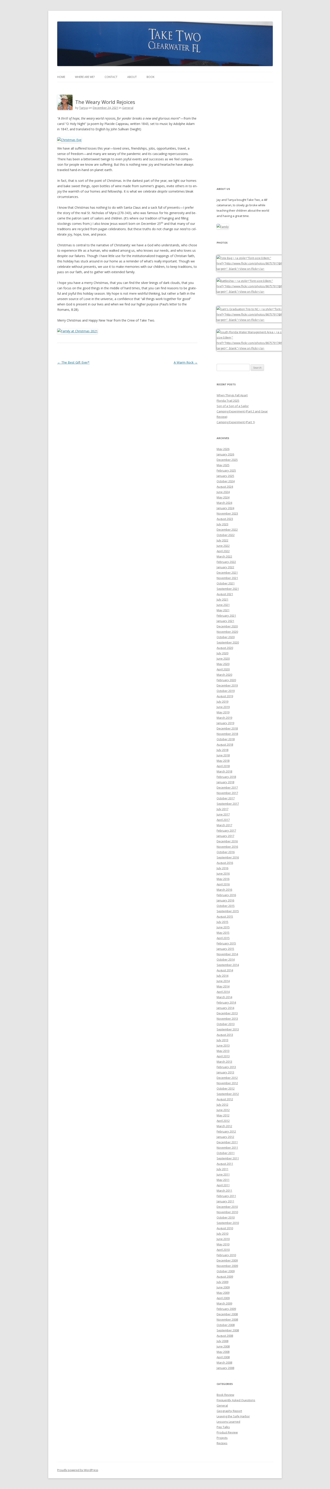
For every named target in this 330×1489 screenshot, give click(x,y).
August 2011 (225, 1164)
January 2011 (225, 1201)
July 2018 (222, 750)
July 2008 (222, 1341)
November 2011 (227, 1148)
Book (150, 77)
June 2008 (223, 1346)
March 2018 (224, 771)
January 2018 (225, 782)
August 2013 (225, 1035)
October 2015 (226, 906)
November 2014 (227, 954)
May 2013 (223, 1051)
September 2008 (228, 1330)
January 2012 (225, 1137)
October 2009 (226, 1271)
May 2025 (223, 465)
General (127, 108)
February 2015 (226, 943)
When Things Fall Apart (232, 395)
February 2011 (226, 1196)
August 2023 (225, 519)
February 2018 (226, 777)
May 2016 (223, 879)
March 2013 (224, 1062)
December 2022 (227, 530)
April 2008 (223, 1357)
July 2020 (222, 653)
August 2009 (225, 1276)
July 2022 (222, 540)
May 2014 (223, 986)
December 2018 (227, 728)
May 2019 (223, 712)
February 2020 (226, 680)
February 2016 (226, 895)
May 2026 (223, 449)
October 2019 (226, 691)
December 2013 (227, 1013)
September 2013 (228, 1029)
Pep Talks (223, 1427)
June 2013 (223, 1045)
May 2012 (223, 1115)
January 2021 (225, 621)
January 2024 (225, 508)
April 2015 (223, 938)
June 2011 (223, 1174)
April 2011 (223, 1185)
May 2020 (223, 664)
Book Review (225, 1395)
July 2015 (222, 922)
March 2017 (224, 825)
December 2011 (227, 1142)
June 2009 (223, 1287)
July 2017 (222, 809)
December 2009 (227, 1260)
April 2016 (223, 884)
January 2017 (225, 836)
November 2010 (227, 1212)
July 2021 (222, 599)
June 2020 (223, 659)
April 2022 (223, 551)
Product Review (227, 1432)
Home (61, 77)
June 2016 (223, 873)
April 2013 (223, 1056)
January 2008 (225, 1368)
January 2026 (225, 454)
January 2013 (225, 1072)
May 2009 (223, 1293)
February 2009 (226, 1309)
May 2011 (223, 1180)
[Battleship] (262, 292)
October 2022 (226, 535)
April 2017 (223, 820)
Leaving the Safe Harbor (233, 1416)
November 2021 (227, 578)
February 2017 (226, 830)
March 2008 (224, 1362)
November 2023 (227, 513)
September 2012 (228, 1094)
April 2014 (223, 992)
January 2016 (225, 900)
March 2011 (224, 1191)
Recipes (222, 1443)
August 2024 (225, 487)
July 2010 (222, 1234)
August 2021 (225, 594)
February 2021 (226, 616)
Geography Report (229, 1411)
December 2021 (227, 573)
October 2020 (226, 637)
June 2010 (223, 1239)
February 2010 (226, 1255)
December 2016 (227, 841)
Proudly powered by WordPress (77, 1470)
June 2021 (223, 605)
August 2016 (225, 863)
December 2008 (227, 1314)
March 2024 (224, 503)
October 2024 (226, 481)
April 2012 (223, 1121)
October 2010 (226, 1217)
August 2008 (225, 1336)
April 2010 (223, 1250)
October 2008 (226, 1325)
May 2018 (223, 761)
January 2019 (225, 723)
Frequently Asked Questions (236, 1400)
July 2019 (222, 701)
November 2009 (227, 1266)
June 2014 (223, 981)
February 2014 (226, 1002)
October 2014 (226, 959)
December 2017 (227, 787)
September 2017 (228, 804)
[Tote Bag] (262, 269)
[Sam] (262, 320)
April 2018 (223, 766)
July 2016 (222, 868)
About (132, 77)
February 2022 (226, 562)
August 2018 (225, 744)
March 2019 (224, 718)
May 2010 (223, 1244)
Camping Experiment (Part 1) (236, 422)
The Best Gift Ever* (73, 362)
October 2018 (226, 739)
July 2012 (222, 1105)
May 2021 (223, 610)
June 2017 (223, 814)
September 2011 (228, 1158)
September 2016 (228, 857)
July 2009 (222, 1282)
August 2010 (225, 1228)
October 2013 (226, 1024)
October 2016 (226, 852)
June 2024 (223, 492)
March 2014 (224, 997)
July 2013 (222, 1040)
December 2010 (227, 1207)
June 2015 (223, 927)
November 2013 (227, 1019)
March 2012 (224, 1126)
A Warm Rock (186, 362)
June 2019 (223, 707)
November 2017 (227, 793)
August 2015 (225, 916)
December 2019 (227, 685)
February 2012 (226, 1131)
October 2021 (226, 583)
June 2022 (223, 546)
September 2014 (228, 965)
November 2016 (227, 847)
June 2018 (223, 755)
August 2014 (225, 970)
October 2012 (226, 1088)
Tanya (83, 108)
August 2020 (225, 648)
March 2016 (224, 890)
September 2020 (228, 642)
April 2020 (223, 669)
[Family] (223, 227)
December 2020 (227, 626)
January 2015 (225, 949)
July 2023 (222, 524)
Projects (222, 1438)
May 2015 (223, 933)
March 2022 (224, 556)
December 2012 (227, 1078)
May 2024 (223, 497)
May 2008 (223, 1352)
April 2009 (223, 1298)
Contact (111, 77)
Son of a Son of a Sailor (233, 406)
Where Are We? (85, 77)
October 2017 (226, 798)
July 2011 (222, 1169)
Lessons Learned (228, 1422)
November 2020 (227, 632)
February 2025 (226, 470)
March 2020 (224, 675)
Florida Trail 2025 (228, 401)
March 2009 (224, 1303)
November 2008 (227, 1319)
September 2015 (228, 911)
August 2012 (225, 1099)
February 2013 (226, 1067)
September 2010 (228, 1223)
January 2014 (225, 1008)
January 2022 (225, 567)
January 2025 (225, 476)
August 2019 (225, 696)
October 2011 (226, 1153)
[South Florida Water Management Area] (262, 348)
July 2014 (222, 976)
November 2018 (227, 734)
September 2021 (228, 589)
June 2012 (223, 1110)
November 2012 (227, 1083)
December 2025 (227, 460)
